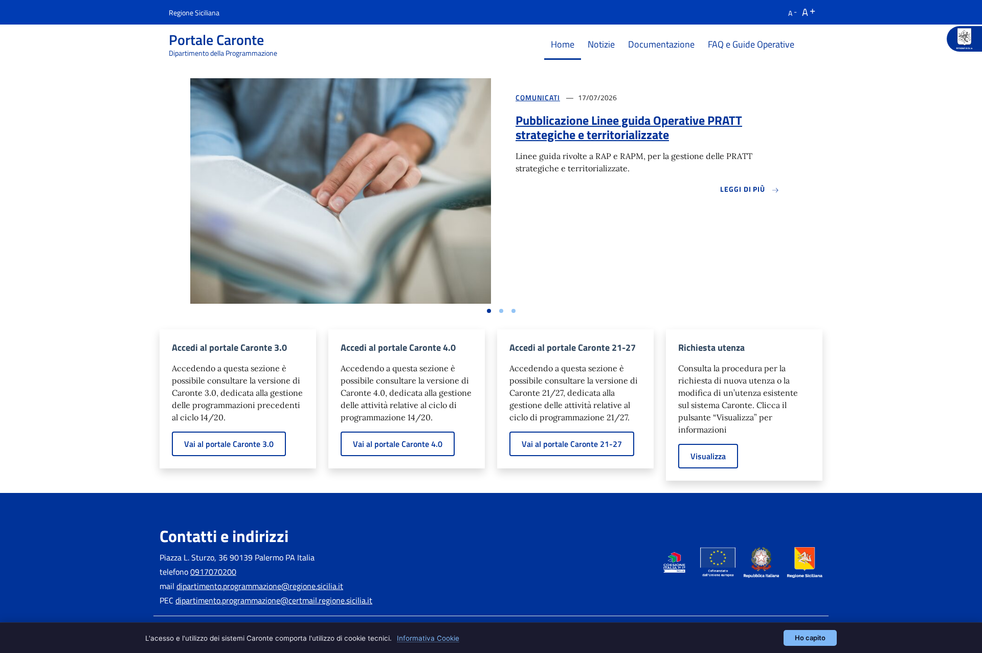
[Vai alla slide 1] (489, 311)
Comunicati (538, 97)
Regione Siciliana (194, 12)
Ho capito (810, 638)
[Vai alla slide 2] (501, 311)
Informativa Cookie (428, 638)
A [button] (790, 13)
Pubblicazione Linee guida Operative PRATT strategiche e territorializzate (629, 127)
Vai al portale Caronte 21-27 (572, 444)
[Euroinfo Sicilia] (964, 39)
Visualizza (708, 456)
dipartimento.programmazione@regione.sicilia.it (259, 586)
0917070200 (213, 572)
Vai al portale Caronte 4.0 (397, 444)
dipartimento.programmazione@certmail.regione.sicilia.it (273, 600)
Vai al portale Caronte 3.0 (229, 444)
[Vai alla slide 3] (513, 311)
